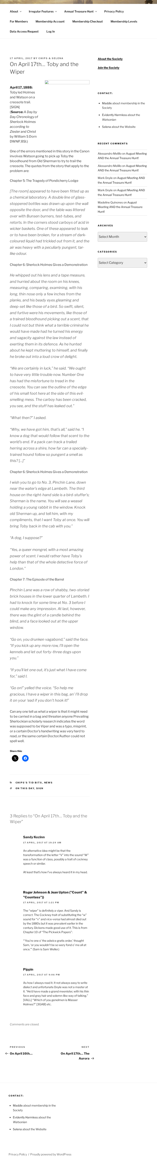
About (14, 11)
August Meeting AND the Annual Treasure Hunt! (120, 207)
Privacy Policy (114, 11)
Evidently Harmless (114, 115)
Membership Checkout (87, 21)
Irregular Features (41, 11)
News (48, 782)
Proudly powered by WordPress (50, 1154)
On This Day (25, 788)
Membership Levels (124, 21)
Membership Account (50, 21)
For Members (19, 21)
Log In (50, 31)
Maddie (107, 103)
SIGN (40, 788)
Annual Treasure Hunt (79, 11)
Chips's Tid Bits (29, 782)
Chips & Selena (51, 58)
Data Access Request (24, 31)
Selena (106, 126)
